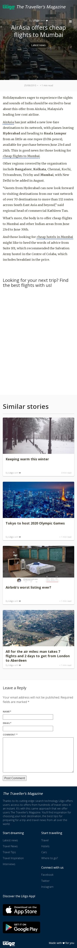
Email (7, 723)
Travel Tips (9, 852)
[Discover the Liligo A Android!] (21, 927)
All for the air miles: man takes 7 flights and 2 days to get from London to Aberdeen (38, 656)
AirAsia (8, 122)
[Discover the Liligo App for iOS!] (21, 910)
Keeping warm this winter (27, 459)
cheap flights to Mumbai (21, 156)
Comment (10, 734)
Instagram (47, 887)
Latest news (38, 45)
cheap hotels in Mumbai (55, 237)
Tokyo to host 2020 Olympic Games (35, 523)
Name (7, 711)
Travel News (10, 846)
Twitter (45, 881)
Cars (44, 852)
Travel (45, 840)
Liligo (11, 472)
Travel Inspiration (13, 858)
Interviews (9, 864)
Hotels (45, 846)
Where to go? (49, 858)
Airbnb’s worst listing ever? (28, 587)
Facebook (47, 874)
